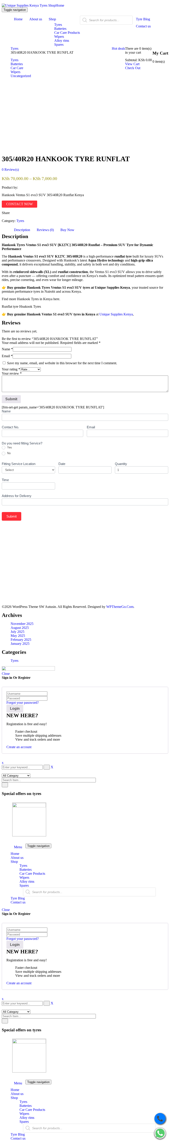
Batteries (25, 869)
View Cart (132, 64)
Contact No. (10, 427)
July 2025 (17, 632)
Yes (9, 447)
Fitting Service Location (18, 464)
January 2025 (20, 643)
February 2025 (21, 639)
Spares (24, 885)
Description (22, 230)
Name (7, 349)
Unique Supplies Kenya (116, 314)
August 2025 (20, 628)
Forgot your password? (22, 702)
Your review (12, 373)
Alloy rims (26, 881)
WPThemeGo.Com (119, 607)
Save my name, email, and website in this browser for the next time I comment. (62, 363)
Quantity (121, 464)
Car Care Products (32, 873)
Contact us (18, 902)
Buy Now (67, 230)
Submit (11, 516)
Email (7, 356)
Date (61, 464)
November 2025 (22, 624)
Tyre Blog (18, 898)
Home (60, 5)
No (8, 453)
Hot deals (118, 48)
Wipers (24, 877)
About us (17, 857)
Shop (14, 861)
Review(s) (10, 169)
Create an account (18, 747)
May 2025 (18, 635)
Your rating (11, 369)
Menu (18, 847)
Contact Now (19, 204)
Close (6, 673)
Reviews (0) (45, 230)
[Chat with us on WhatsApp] (160, 1134)
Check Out (132, 68)
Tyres (14, 48)
